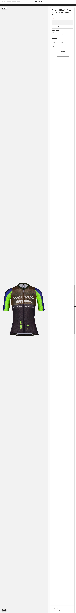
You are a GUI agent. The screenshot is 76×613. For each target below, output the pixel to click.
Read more (65, 54)
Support (18, 1)
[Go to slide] (15, 610)
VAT (65, 56)
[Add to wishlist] (72, 611)
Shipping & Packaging (60, 56)
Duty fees (67, 56)
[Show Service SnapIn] (75, 306)
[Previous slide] (3, 610)
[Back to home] (38, 2)
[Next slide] (5, 610)
